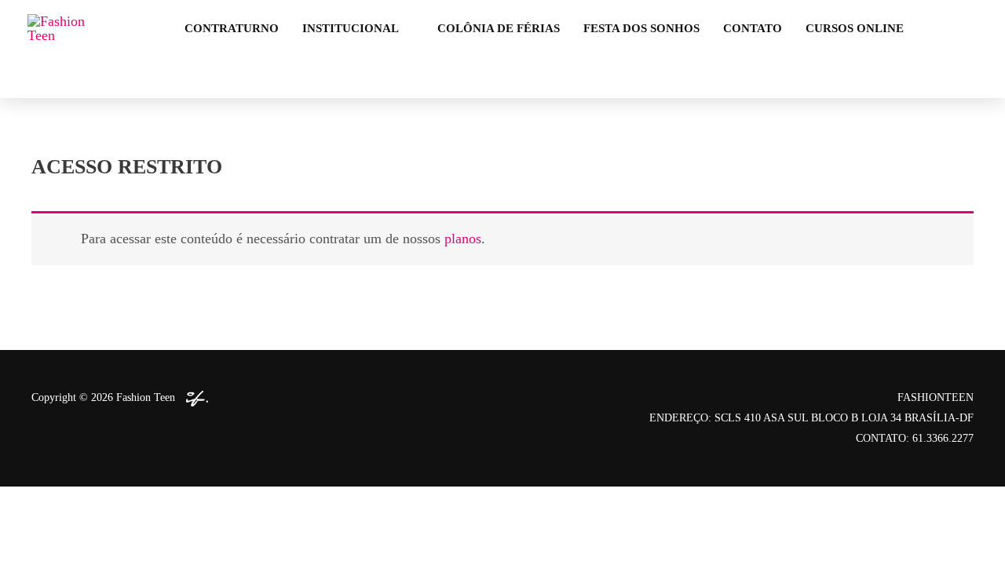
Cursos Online (855, 28)
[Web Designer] (193, 397)
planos (462, 238)
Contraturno (232, 28)
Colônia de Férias (498, 28)
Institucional (350, 28)
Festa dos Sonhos (641, 28)
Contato (752, 28)
